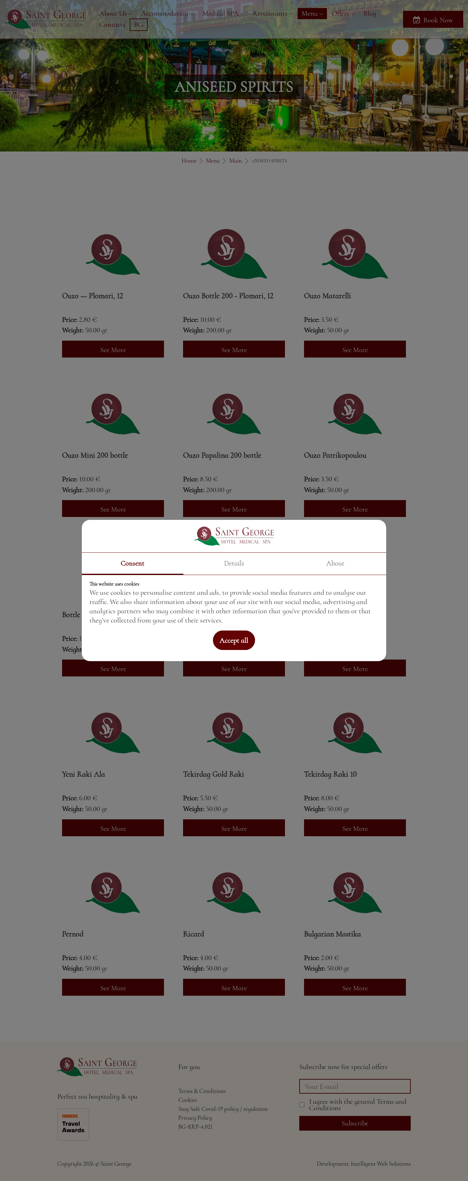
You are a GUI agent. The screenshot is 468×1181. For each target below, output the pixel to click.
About (335, 563)
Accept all (234, 640)
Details (234, 563)
